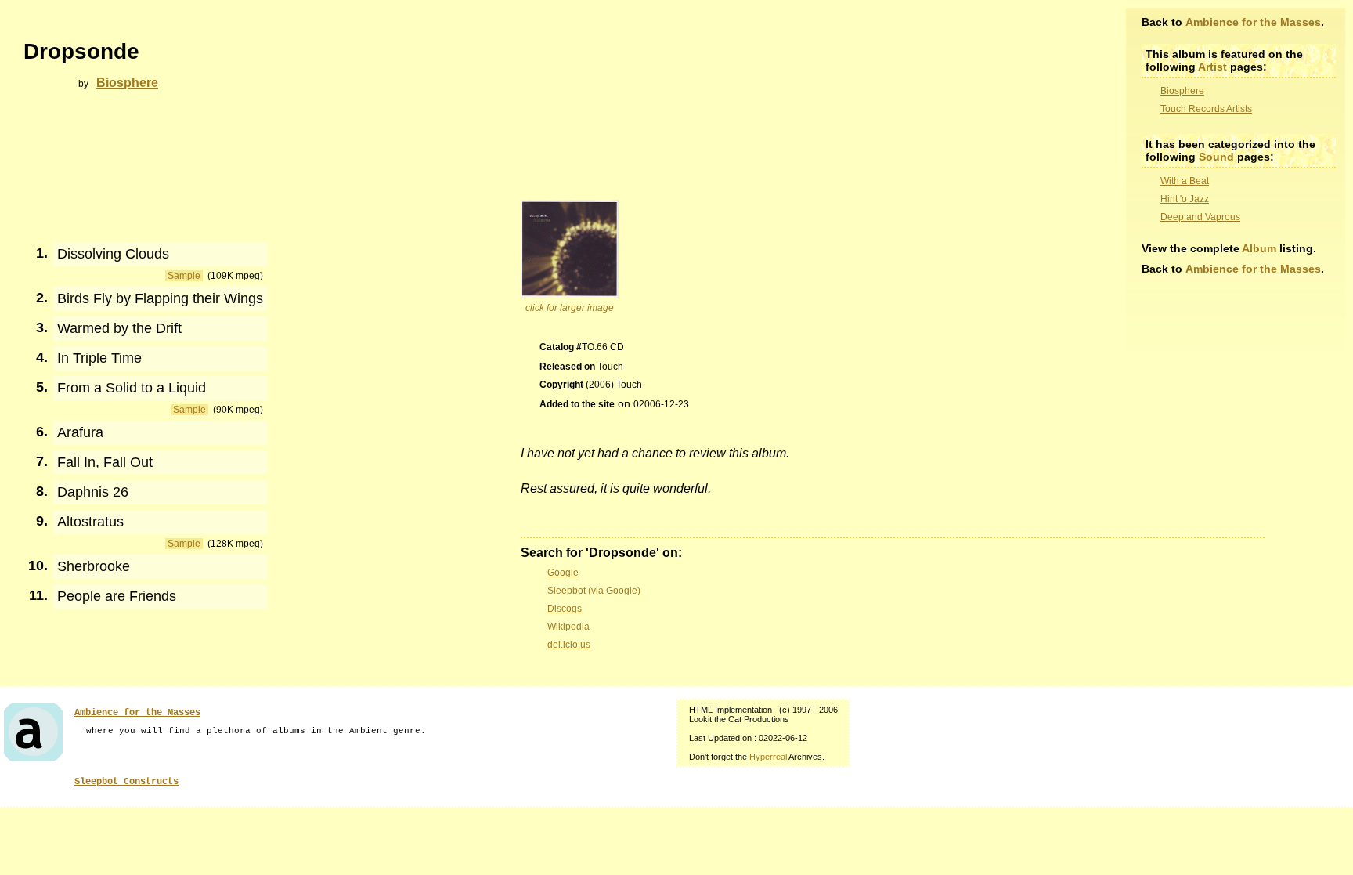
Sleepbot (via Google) (593, 590)
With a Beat (1184, 180)
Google (563, 572)
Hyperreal (768, 756)
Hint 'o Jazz (1184, 198)
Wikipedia (568, 626)
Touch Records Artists (1206, 108)
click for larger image (569, 307)
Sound (1216, 156)
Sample (184, 275)
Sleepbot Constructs (126, 781)
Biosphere (1182, 90)
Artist (1212, 66)
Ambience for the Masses (1253, 22)
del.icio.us (568, 644)
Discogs (564, 608)
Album (1259, 248)
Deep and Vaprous (1200, 217)
